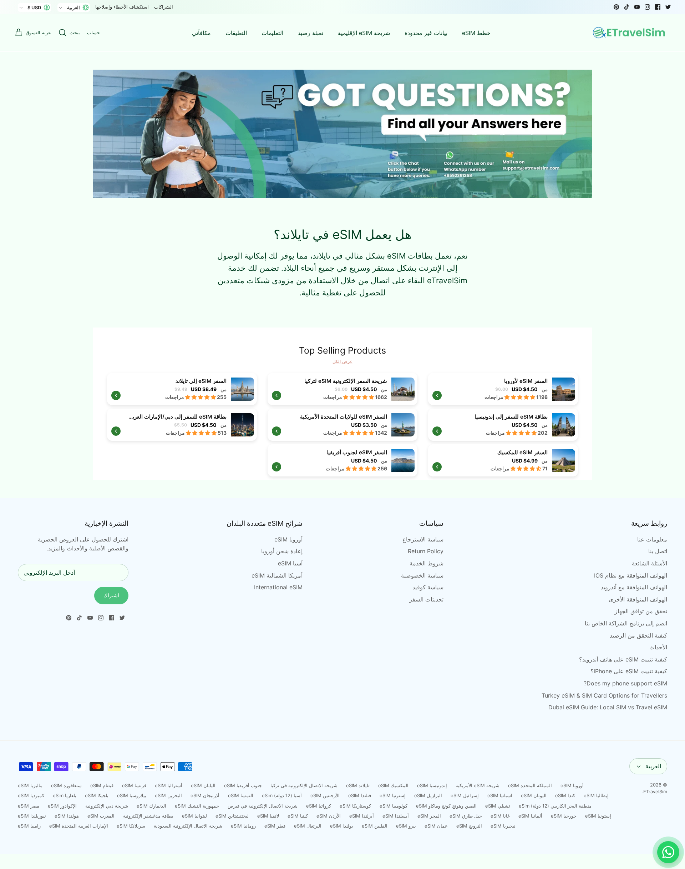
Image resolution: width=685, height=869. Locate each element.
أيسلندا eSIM (395, 816)
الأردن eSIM (328, 816)
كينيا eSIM (298, 816)
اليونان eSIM (534, 795)
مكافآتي (201, 32)
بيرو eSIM (406, 826)
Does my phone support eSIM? (625, 683)
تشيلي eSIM (497, 806)
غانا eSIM (500, 816)
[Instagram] (647, 7)
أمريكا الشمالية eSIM (277, 575)
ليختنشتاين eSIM (232, 816)
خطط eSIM (476, 32)
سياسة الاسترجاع (422, 539)
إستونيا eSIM (393, 795)
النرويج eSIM (469, 826)
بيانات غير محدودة (426, 32)
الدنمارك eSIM (151, 806)
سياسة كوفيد (427, 587)
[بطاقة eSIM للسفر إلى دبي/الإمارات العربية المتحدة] (182, 425)
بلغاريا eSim (64, 795)
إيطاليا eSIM (596, 795)
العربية (653, 766)
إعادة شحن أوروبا (282, 551)
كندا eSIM (565, 795)
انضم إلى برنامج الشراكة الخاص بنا (626, 623)
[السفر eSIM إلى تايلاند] (182, 389)
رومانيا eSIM (243, 826)
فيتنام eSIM (101, 785)
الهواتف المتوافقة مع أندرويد (634, 587)
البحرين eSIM (168, 795)
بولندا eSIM (341, 826)
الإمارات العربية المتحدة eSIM (78, 826)
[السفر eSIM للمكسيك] (503, 460)
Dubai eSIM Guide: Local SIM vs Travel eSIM (607, 707)
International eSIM (278, 587)
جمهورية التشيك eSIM (197, 806)
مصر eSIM (28, 806)
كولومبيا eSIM (393, 806)
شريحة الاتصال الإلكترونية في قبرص (263, 806)
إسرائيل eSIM (465, 795)
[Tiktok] (626, 7)
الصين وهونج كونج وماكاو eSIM (446, 806)
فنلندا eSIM (359, 795)
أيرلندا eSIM (361, 816)
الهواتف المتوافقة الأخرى (638, 599)
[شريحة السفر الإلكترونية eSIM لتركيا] (342, 389)
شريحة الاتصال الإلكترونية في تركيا (304, 785)
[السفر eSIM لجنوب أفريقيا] (342, 460)
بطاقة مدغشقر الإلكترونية (148, 816)
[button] (520, 397)
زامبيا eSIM (29, 826)
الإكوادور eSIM (62, 806)
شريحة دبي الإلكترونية (106, 806)
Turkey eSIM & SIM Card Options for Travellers (604, 695)
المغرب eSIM (101, 816)
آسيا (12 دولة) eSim (282, 795)
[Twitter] (668, 7)
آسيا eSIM (290, 563)
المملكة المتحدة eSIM (530, 785)
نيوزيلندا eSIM (32, 816)
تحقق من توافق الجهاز (641, 611)
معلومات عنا (652, 539)
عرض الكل (342, 361)
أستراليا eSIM (168, 785)
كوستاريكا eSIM (355, 806)
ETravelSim (655, 791)
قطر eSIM (274, 826)
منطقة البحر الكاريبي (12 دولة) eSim (555, 806)
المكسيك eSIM (393, 785)
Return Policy (425, 551)
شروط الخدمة (426, 563)
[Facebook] (657, 7)
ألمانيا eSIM (530, 816)
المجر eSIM (429, 816)
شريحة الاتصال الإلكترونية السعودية (188, 826)
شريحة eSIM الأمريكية (477, 785)
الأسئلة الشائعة (649, 563)
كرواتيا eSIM (318, 806)
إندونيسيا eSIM (432, 785)
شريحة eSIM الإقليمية (364, 32)
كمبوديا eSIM (31, 795)
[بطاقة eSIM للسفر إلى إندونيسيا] (503, 425)
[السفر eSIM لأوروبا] (503, 389)
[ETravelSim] (630, 33)
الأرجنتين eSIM (325, 795)
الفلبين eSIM (374, 826)
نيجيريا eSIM (503, 826)
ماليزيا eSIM (30, 785)
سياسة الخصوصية (422, 575)
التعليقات (236, 32)
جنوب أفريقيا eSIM (243, 785)
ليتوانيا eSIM (194, 816)
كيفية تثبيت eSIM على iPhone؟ (628, 671)
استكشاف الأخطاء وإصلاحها (122, 7)
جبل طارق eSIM (466, 816)
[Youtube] (637, 7)
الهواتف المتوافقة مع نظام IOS (630, 575)
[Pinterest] (616, 7)
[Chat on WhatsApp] (668, 852)
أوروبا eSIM (288, 539)
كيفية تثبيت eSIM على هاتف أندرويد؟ (623, 659)
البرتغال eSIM (307, 826)
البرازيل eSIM (428, 795)
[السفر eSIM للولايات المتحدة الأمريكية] (342, 425)
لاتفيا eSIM (268, 816)
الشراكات (163, 7)
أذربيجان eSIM (205, 795)
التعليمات (272, 32)
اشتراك (111, 595)
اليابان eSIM (203, 785)
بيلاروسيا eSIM (131, 795)
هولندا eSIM (67, 816)
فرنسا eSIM (134, 785)
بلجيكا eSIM (96, 795)
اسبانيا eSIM (499, 795)
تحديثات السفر (426, 599)
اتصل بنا (657, 551)
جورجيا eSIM (564, 816)
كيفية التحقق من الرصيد (638, 635)
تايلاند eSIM (358, 785)
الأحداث (658, 647)
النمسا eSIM (240, 795)
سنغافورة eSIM (66, 785)
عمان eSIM (436, 826)
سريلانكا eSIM (131, 826)
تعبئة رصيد (310, 32)
